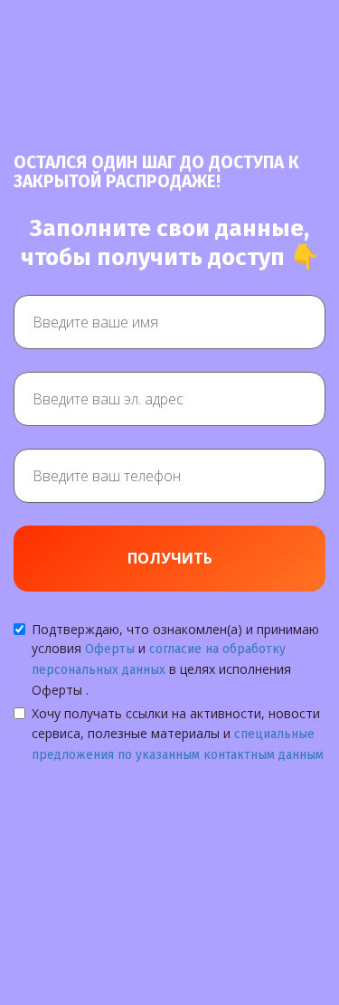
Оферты (110, 649)
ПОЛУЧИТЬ (169, 558)
